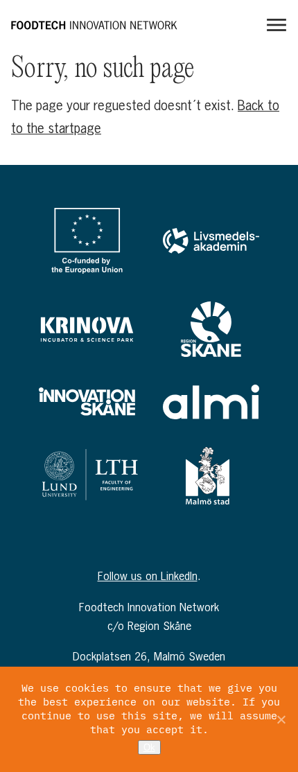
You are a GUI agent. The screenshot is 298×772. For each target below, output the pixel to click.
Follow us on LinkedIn (148, 576)
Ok (149, 747)
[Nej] (281, 719)
